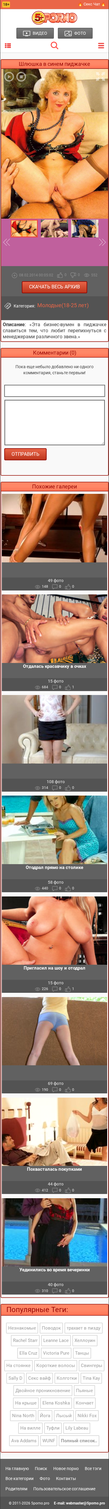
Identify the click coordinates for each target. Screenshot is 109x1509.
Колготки (67, 1378)
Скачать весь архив (54, 287)
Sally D (15, 1378)
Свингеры (91, 1365)
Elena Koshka (56, 1403)
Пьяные (84, 1390)
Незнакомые (22, 1328)
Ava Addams (24, 1440)
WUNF (48, 1440)
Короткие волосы (55, 1365)
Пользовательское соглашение (64, 1488)
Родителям (16, 1488)
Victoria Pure (56, 1353)
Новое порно (66, 1468)
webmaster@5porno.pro (85, 1503)
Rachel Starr (25, 1340)
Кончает (85, 1403)
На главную (17, 1468)
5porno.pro (40, 1503)
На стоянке (18, 1365)
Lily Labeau (76, 1428)
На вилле (30, 1428)
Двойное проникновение (42, 1390)
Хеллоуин (84, 1340)
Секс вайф (39, 1378)
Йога (45, 1415)
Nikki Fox (87, 1415)
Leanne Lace (56, 1340)
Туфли (53, 1428)
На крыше (26, 1403)
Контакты (66, 1478)
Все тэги (93, 1468)
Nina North (23, 1415)
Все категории (19, 1478)
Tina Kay (91, 1378)
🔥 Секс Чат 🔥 (92, 4)
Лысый (64, 1415)
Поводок (51, 1328)
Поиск (41, 1468)
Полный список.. (79, 1440)
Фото (45, 1478)
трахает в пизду (84, 1328)
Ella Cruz (28, 1353)
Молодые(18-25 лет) (63, 305)
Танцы (82, 1353)
